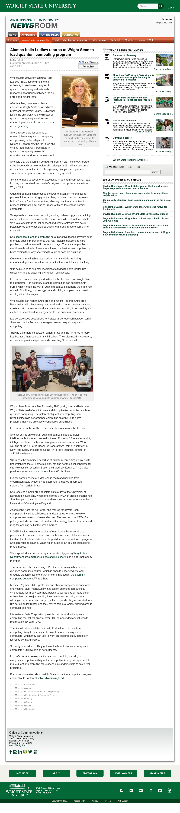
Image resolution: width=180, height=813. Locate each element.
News (12, 34)
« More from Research (24, 709)
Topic (130, 167)
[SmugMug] (25, 751)
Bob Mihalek (19, 59)
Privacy (94, 801)
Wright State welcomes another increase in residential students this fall (132, 100)
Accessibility (79, 801)
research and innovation (39, 471)
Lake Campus (99, 40)
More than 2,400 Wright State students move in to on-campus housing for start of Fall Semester (133, 77)
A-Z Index (22, 773)
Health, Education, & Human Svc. (71, 40)
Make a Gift (157, 773)
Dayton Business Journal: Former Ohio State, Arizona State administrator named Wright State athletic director (135, 226)
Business (12, 40)
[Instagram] (15, 751)
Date (121, 167)
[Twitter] (30, 751)
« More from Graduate (23, 701)
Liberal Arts (115, 40)
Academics (28, 34)
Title (138, 167)
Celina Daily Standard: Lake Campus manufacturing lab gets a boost (137, 201)
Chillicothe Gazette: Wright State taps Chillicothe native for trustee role (135, 208)
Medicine (129, 40)
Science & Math (146, 40)
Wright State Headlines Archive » (131, 160)
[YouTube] (35, 751)
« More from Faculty (22, 698)
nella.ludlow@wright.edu (51, 678)
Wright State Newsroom (34, 23)
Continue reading (163, 69)
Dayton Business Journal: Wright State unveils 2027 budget (135, 214)
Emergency (90, 773)
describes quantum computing (32, 236)
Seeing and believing (124, 120)
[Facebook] (10, 751)
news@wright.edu (18, 745)
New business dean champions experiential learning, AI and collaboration (135, 194)
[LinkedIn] (20, 751)
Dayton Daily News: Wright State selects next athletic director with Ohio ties (136, 219)
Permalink (88, 66)
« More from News (22, 705)
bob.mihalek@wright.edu (22, 62)
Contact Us (71, 34)
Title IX (108, 801)
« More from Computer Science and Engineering (36, 691)
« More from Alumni (22, 687)
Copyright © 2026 (59, 801)
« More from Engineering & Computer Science (35, 694)
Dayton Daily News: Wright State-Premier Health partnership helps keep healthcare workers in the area (135, 187)
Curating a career (122, 137)
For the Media (49, 34)
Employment (123, 773)
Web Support (123, 801)
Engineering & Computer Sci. (35, 40)
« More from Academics (24, 684)
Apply (56, 773)
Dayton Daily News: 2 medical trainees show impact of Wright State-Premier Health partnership (136, 233)
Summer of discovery (124, 55)
